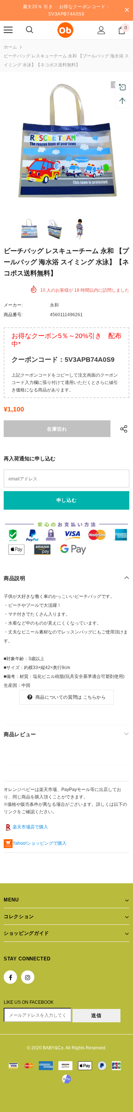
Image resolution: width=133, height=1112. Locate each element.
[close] (126, 10)
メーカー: (13, 305)
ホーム (10, 47)
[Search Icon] (29, 30)
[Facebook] (10, 977)
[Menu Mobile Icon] (8, 30)
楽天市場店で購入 (30, 827)
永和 (54, 305)
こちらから (94, 697)
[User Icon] (101, 30)
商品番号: (13, 314)
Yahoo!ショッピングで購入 (39, 843)
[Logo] (65, 30)
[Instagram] (27, 977)
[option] (66, 144)
